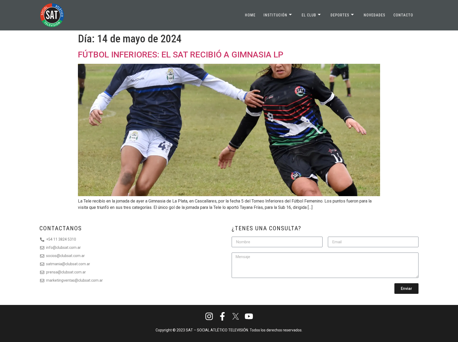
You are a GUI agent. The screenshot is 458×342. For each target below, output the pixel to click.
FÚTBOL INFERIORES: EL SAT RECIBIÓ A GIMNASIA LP (180, 55)
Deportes (340, 15)
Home (250, 15)
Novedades (374, 15)
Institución (275, 15)
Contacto (403, 15)
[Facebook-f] (222, 316)
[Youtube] (249, 316)
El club (309, 15)
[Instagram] (209, 316)
